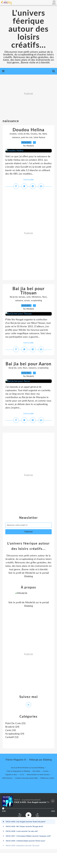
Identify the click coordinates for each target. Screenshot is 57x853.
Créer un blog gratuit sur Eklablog (18, 771)
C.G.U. (22, 774)
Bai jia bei (13, 297)
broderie (13, 134)
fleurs (44, 297)
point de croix (26, 137)
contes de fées (23, 134)
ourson (27, 301)
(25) (15, 723)
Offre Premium (7, 778)
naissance (16, 137)
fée (40, 134)
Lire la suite (28, 180)
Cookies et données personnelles (26, 778)
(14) (10, 730)
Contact (45, 771)
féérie (44, 134)
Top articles (36, 771)
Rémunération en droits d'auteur (38, 774)
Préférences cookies (47, 778)
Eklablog (47, 760)
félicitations (36, 297)
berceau (22, 297)
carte (28, 297)
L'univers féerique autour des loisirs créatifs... (28, 29)
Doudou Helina (28, 130)
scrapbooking (36, 301)
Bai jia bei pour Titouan (28, 291)
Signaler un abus (11, 774)
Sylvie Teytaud (39, 137)
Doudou (34, 134)
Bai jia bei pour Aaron (28, 364)
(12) (11, 737)
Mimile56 (30, 573)
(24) (12, 727)
